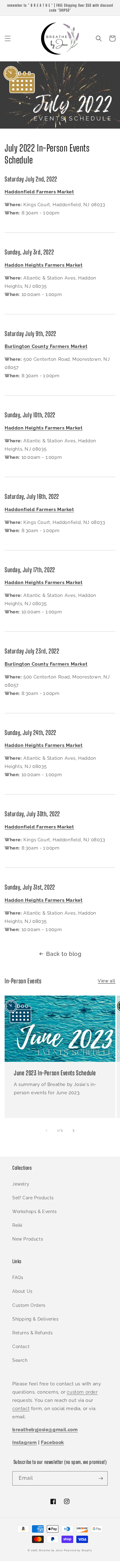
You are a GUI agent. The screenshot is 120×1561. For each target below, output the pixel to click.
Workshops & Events (34, 1211)
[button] (7, 38)
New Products (27, 1239)
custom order (82, 1392)
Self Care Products (33, 1197)
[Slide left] (46, 1130)
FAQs (17, 1277)
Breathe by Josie (51, 1550)
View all (106, 980)
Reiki (17, 1225)
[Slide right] (73, 1130)
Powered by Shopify (78, 1550)
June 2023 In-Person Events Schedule (55, 1073)
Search (20, 1360)
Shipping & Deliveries (35, 1319)
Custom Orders (29, 1305)
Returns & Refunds (32, 1332)
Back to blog (63, 954)
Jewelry (20, 1184)
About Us (22, 1291)
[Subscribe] (100, 1478)
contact (21, 1408)
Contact (21, 1346)
